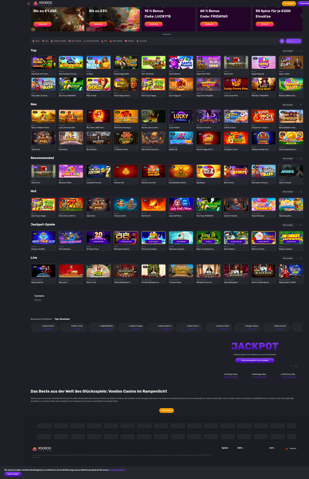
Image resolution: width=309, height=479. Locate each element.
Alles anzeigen (288, 51)
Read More (166, 410)
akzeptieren (12, 474)
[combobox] (294, 41)
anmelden (42, 24)
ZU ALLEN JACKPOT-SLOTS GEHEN (254, 360)
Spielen (264, 24)
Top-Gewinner (62, 319)
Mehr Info (38, 300)
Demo (43, 67)
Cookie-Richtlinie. (117, 470)
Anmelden (289, 3)
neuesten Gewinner (41, 319)
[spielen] (43, 61)
